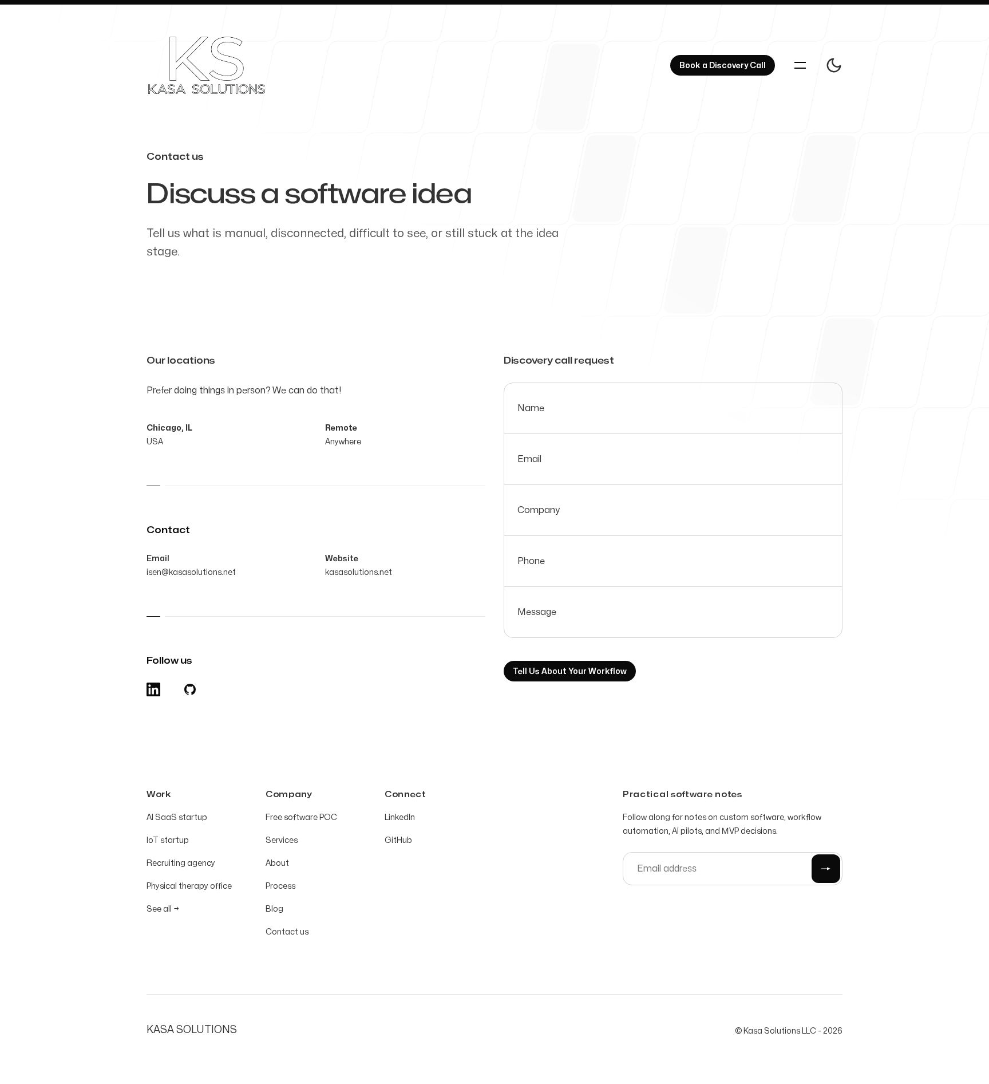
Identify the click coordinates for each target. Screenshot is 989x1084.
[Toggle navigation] (800, 65)
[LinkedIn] (153, 689)
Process (280, 886)
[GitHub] (190, 689)
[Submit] (826, 868)
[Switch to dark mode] (833, 65)
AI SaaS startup (177, 817)
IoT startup (168, 840)
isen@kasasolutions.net (191, 572)
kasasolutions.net (358, 572)
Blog (274, 909)
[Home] (219, 65)
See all (163, 909)
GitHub (398, 840)
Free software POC (301, 817)
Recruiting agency (181, 863)
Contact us (287, 932)
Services (282, 840)
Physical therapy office (189, 886)
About (277, 863)
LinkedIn (400, 817)
